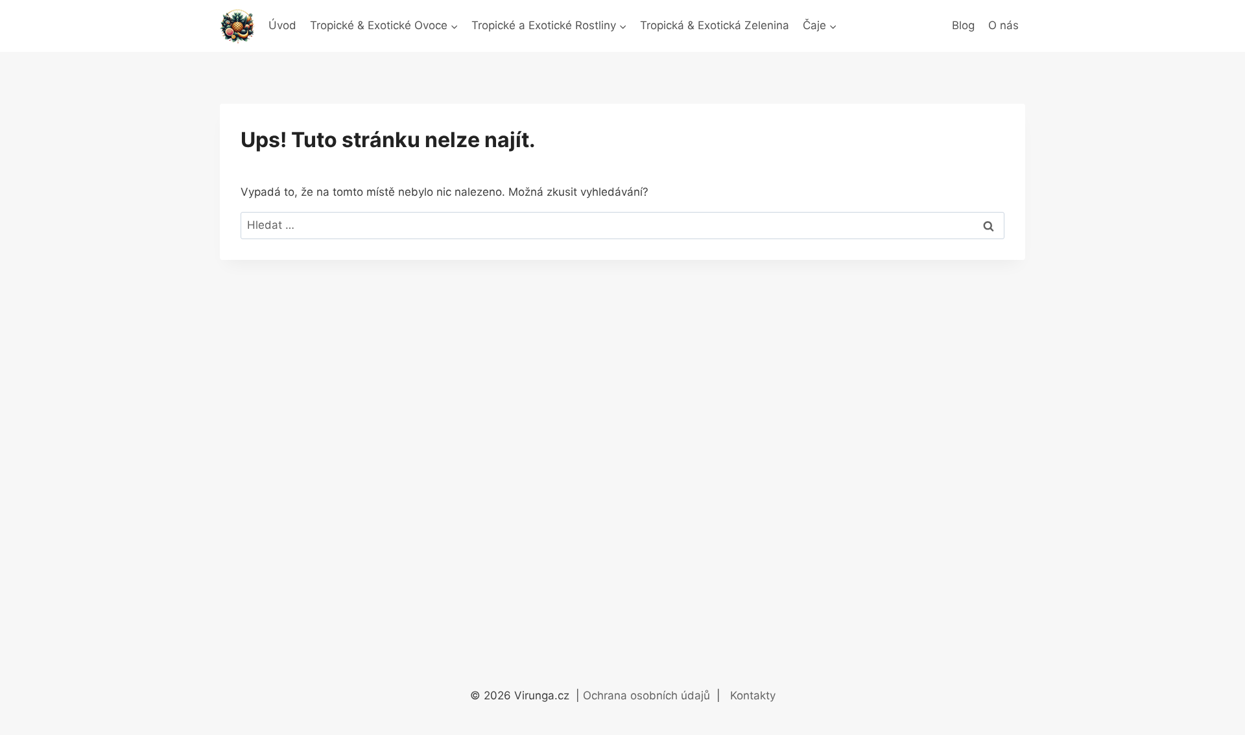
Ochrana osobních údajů (648, 695)
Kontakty (753, 695)
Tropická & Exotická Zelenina (714, 25)
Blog (963, 25)
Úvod (282, 25)
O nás (1003, 25)
